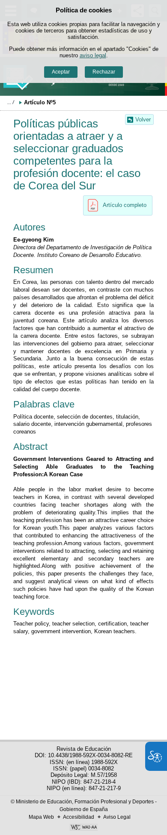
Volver (143, 119)
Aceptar (61, 72)
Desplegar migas (11, 102)
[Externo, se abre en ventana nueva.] (83, 828)
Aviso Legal (117, 817)
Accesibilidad (78, 817)
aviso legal (93, 55)
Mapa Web (41, 817)
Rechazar (103, 72)
